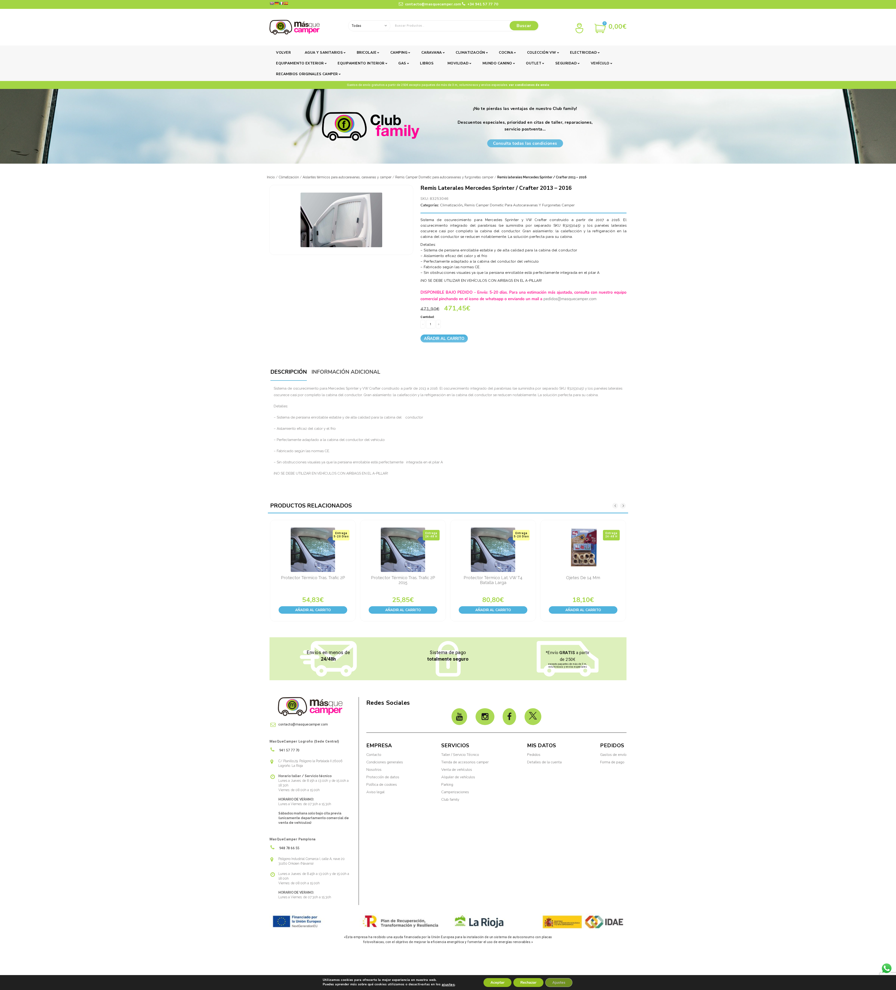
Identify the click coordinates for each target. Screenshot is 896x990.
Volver (283, 52)
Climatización (470, 52)
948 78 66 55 (289, 848)
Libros (427, 63)
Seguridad (566, 63)
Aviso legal (375, 792)
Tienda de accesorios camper (465, 762)
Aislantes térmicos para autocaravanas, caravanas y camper (347, 177)
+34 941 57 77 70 (482, 4)
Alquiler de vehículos (458, 777)
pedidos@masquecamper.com (569, 299)
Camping (399, 52)
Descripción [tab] (288, 372)
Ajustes (558, 982)
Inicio (271, 177)
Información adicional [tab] (346, 372)
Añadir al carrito (444, 338)
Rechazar (528, 982)
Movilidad (458, 63)
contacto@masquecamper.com (433, 4)
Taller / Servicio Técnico (460, 754)
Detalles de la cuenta (544, 762)
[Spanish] (286, 3)
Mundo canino (497, 63)
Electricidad (583, 52)
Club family (450, 799)
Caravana (431, 52)
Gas (402, 63)
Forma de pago (612, 762)
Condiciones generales (384, 762)
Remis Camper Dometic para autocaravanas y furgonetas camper (444, 177)
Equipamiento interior (361, 63)
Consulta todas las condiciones (525, 143)
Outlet (533, 63)
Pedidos (533, 754)
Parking (447, 784)
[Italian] (281, 3)
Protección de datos (382, 777)
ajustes (448, 984)
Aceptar (497, 982)
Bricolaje (367, 52)
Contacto (373, 754)
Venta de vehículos (456, 769)
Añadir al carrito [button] (313, 610)
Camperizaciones (455, 792)
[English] (272, 3)
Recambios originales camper (307, 74)
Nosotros (374, 769)
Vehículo (600, 63)
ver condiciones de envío (529, 85)
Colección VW (541, 52)
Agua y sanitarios (324, 52)
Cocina (506, 52)
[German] (276, 3)
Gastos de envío (613, 754)
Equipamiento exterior (300, 63)
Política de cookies (381, 784)
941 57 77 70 (289, 750)
